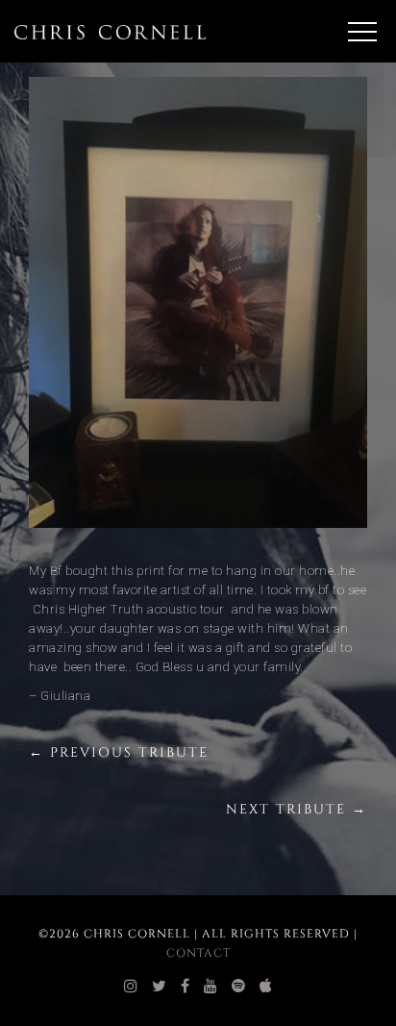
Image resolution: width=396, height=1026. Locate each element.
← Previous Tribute (119, 752)
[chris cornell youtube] (211, 986)
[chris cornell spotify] (239, 986)
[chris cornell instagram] (131, 986)
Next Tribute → (296, 809)
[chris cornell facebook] (185, 986)
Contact (198, 953)
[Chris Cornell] (110, 31)
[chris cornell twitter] (159, 986)
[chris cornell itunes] (266, 986)
